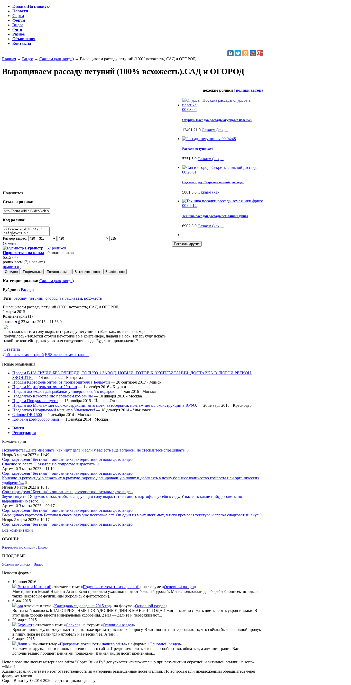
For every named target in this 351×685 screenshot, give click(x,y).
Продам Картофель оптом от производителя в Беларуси (61, 382)
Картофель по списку (18, 547)
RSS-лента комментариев (67, 354)
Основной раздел (179, 587)
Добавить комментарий (23, 354)
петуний (36, 298)
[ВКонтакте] (230, 53)
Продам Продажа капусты (35, 400)
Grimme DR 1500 (27, 414)
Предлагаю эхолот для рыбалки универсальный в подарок (63, 391)
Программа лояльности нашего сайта (92, 644)
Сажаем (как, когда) (56, 59)
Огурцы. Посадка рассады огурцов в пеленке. (217, 120)
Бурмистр (25, 625)
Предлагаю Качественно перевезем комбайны (52, 396)
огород (51, 298)
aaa (20, 606)
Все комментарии (17, 530)
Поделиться (13, 193)
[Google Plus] (260, 53)
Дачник (24, 644)
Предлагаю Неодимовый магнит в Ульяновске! (53, 410)
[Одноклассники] (245, 53)
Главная (9, 59)
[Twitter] (238, 53)
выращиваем (71, 298)
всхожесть (93, 298)
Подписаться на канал (23, 252)
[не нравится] (20, 266)
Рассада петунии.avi (197, 149)
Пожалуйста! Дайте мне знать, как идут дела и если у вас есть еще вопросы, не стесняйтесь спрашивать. (94, 450)
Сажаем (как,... (215, 130)
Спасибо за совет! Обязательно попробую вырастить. (49, 464)
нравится (11, 266)
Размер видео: (15, 238)
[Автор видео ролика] (13, 248)
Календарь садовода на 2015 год (82, 606)
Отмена (9, 243)
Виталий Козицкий (34, 587)
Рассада (27, 289)
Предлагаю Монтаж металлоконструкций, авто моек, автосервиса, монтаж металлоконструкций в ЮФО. (104, 405)
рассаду (20, 298)
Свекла (72, 625)
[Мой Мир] (253, 53)
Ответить (12, 349)
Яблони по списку (16, 564)
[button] (11, 271)
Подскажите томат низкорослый (111, 587)
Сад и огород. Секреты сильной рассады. (213, 182)
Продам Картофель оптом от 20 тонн (44, 387)
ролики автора (249, 90)
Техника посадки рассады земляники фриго (215, 216)
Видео (27, 59)
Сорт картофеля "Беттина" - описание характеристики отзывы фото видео (67, 459)
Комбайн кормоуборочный (35, 419)
